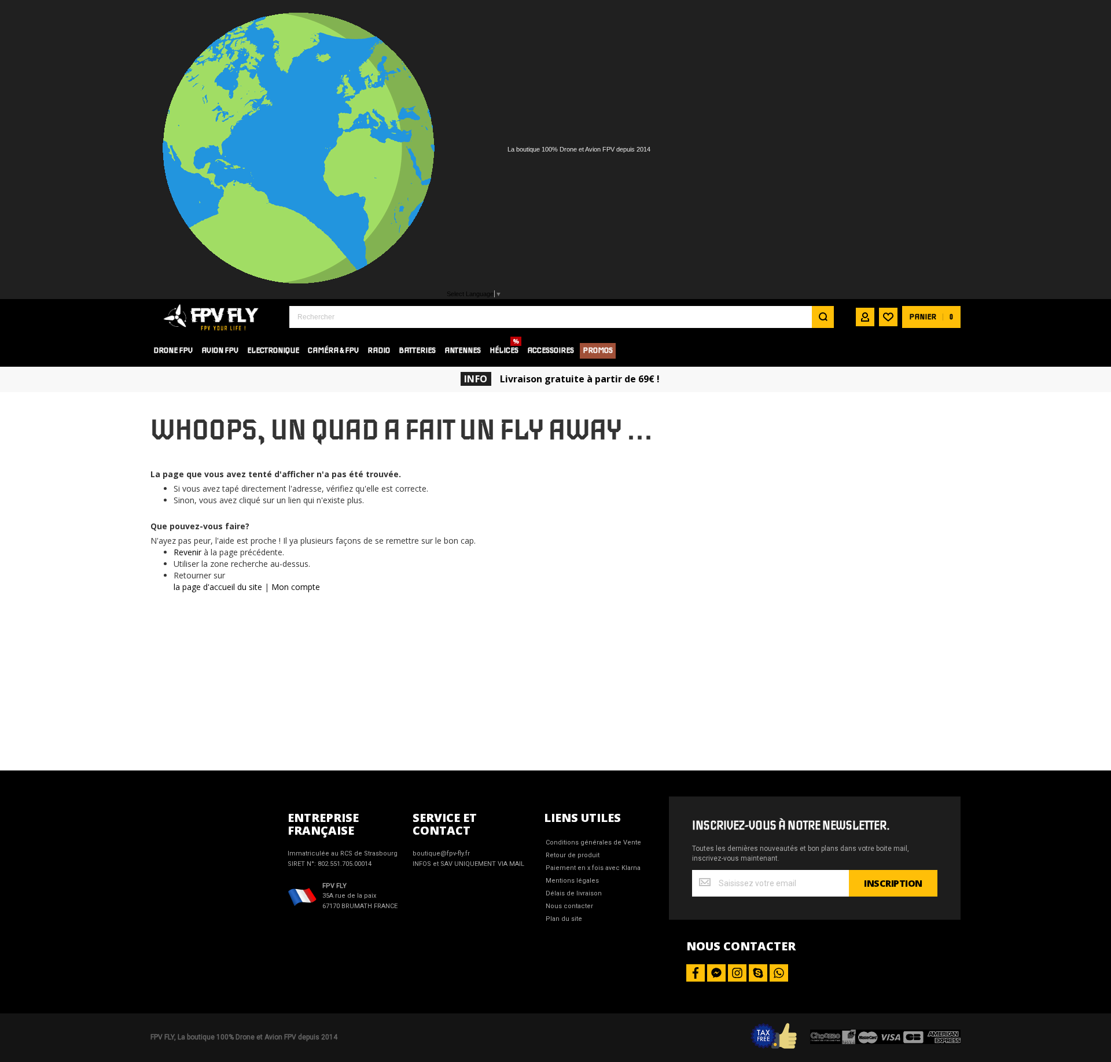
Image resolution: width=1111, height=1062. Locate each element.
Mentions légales (572, 880)
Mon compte (295, 586)
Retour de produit (572, 855)
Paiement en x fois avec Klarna (593, 868)
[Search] (823, 317)
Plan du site (564, 919)
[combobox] (561, 317)
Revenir (187, 552)
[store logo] (211, 316)
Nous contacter (569, 906)
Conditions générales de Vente (593, 842)
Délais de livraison (574, 893)
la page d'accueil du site (218, 586)
